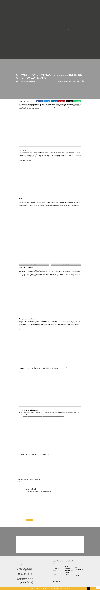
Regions (38, 28)
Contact (46, 28)
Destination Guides (40, 29)
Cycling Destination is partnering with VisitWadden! (29, 479)
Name (27, 506)
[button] (40, 101)
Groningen (53, 104)
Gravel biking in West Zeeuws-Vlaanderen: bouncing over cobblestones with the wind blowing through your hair (43, 416)
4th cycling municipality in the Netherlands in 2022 (28, 107)
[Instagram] (66, 29)
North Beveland (76, 105)
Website (27, 515)
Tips (30, 28)
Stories (23, 28)
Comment (28, 493)
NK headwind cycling (24, 202)
